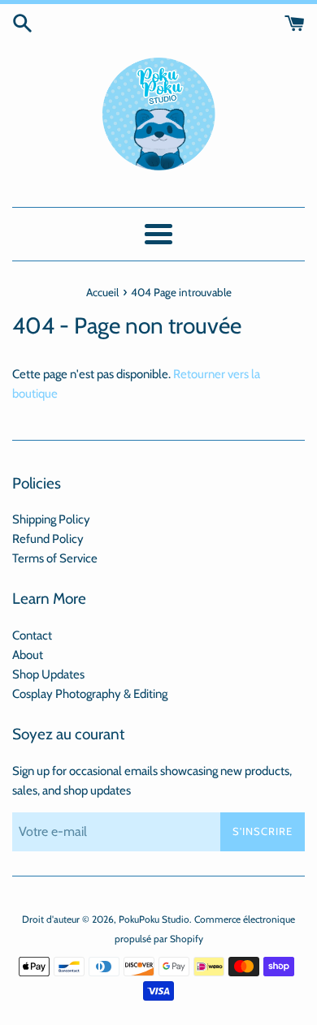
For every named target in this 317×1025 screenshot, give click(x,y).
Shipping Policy (51, 519)
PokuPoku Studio (154, 919)
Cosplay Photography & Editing (89, 694)
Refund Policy (48, 539)
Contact (32, 635)
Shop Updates (48, 674)
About (27, 655)
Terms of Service (55, 558)
